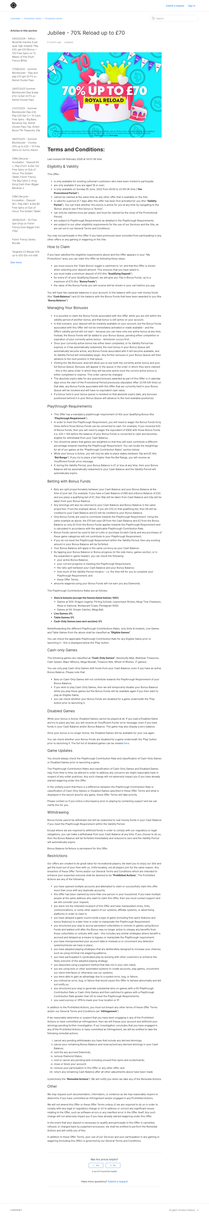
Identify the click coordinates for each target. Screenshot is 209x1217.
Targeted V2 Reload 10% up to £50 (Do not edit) (26, 253)
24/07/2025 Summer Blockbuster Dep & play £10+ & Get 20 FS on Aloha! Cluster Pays (25, 94)
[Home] (13, 7)
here (126, 743)
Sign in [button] (191, 5)
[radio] (96, 1165)
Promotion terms (32, 18)
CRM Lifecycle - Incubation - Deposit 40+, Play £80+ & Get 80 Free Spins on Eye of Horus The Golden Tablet (26, 204)
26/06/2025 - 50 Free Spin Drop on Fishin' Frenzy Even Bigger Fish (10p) (26, 225)
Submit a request (175, 5)
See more (16, 262)
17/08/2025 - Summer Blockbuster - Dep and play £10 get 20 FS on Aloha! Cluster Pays (25, 74)
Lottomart (15, 18)
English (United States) (182, 1210)
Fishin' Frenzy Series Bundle (23, 241)
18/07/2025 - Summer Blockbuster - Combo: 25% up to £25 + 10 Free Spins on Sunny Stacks (26, 144)
